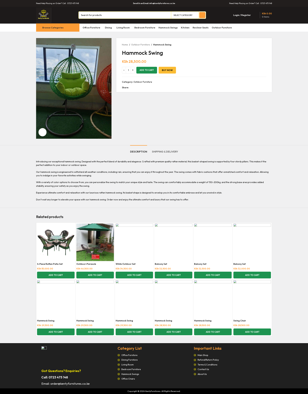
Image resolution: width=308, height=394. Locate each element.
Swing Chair (239, 320)
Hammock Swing (45, 320)
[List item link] (154, 355)
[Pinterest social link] (138, 87)
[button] (56, 275)
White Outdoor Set (125, 264)
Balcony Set (161, 264)
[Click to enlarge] (42, 132)
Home (125, 44)
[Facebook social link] (131, 87)
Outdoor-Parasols (86, 264)
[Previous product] (258, 44)
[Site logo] (43, 14)
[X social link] (134, 87)
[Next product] (264, 44)
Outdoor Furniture (140, 44)
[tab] (138, 150)
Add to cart (147, 70)
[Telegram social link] (145, 87)
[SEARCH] (202, 15)
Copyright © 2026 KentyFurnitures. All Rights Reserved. (154, 391)
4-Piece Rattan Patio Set (50, 264)
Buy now (167, 70)
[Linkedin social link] (142, 87)
